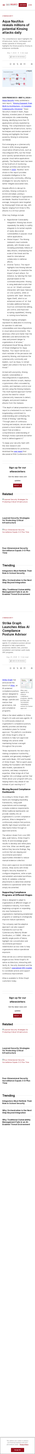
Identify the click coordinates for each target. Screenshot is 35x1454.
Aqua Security (8, 100)
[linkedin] (14, 64)
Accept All (17, 1450)
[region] (17, 1445)
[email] (24, 64)
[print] (32, 64)
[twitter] (17, 64)
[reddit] (21, 64)
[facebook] (10, 64)
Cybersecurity (7, 16)
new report (18, 451)
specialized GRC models (22, 968)
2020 (14, 170)
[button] (3, 5)
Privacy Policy (24, 1444)
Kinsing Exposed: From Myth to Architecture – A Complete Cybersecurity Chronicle (17, 106)
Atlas (12, 685)
